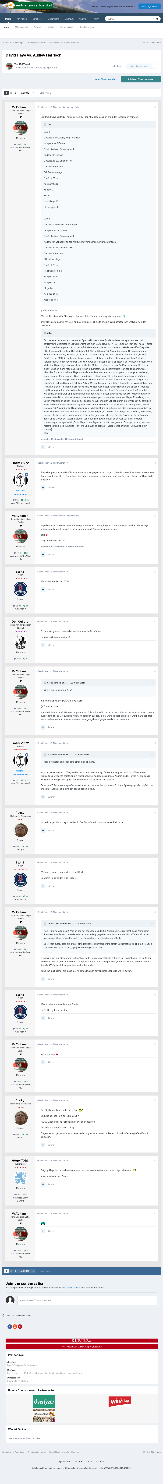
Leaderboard (53, 18)
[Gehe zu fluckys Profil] (20, 830)
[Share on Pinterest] (20, 1326)
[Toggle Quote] (45, 124)
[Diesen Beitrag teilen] (155, 107)
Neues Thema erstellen (105, 79)
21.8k (18, 605)
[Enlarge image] (124, 316)
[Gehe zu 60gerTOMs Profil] (20, 1178)
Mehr (96, 18)
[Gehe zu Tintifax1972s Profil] (20, 480)
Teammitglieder (67, 26)
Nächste (24, 92)
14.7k (26, 499)
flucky (20, 812)
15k (19, 1194)
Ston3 (20, 571)
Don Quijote (20, 621)
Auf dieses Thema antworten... (38, 1300)
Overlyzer (83, 18)
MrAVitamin (25, 64)
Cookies (100, 1461)
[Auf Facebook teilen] (9, 1326)
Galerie (50, 26)
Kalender (38, 26)
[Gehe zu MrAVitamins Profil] (9, 66)
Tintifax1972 (20, 463)
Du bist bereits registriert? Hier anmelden (113, 6)
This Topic (145, 18)
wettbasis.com (14, 1377)
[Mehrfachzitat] (43, 447)
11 (26, 605)
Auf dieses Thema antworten (141, 79)
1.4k (18, 658)
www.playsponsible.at (115, 1467)
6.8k (17, 846)
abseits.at (69, 18)
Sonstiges (37, 18)
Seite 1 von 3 (46, 92)
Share (118, 65)
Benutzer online (86, 26)
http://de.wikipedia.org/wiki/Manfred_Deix (61, 700)
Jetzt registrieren (149, 6)
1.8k (26, 846)
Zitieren (51, 446)
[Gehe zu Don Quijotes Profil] (20, 642)
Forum (6, 26)
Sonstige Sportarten (47, 67)
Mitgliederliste (21, 26)
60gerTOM (20, 1160)
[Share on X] (4, 1326)
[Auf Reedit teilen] (15, 1326)
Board (8, 18)
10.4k (18, 144)
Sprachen (64, 1461)
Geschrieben (52, 107)
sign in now (72, 1287)
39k (17, 499)
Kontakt (89, 1461)
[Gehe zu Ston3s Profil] (20, 589)
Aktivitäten (22, 18)
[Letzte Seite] (33, 93)
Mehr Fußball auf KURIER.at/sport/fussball (82, 1346)
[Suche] (157, 18)
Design (77, 1461)
